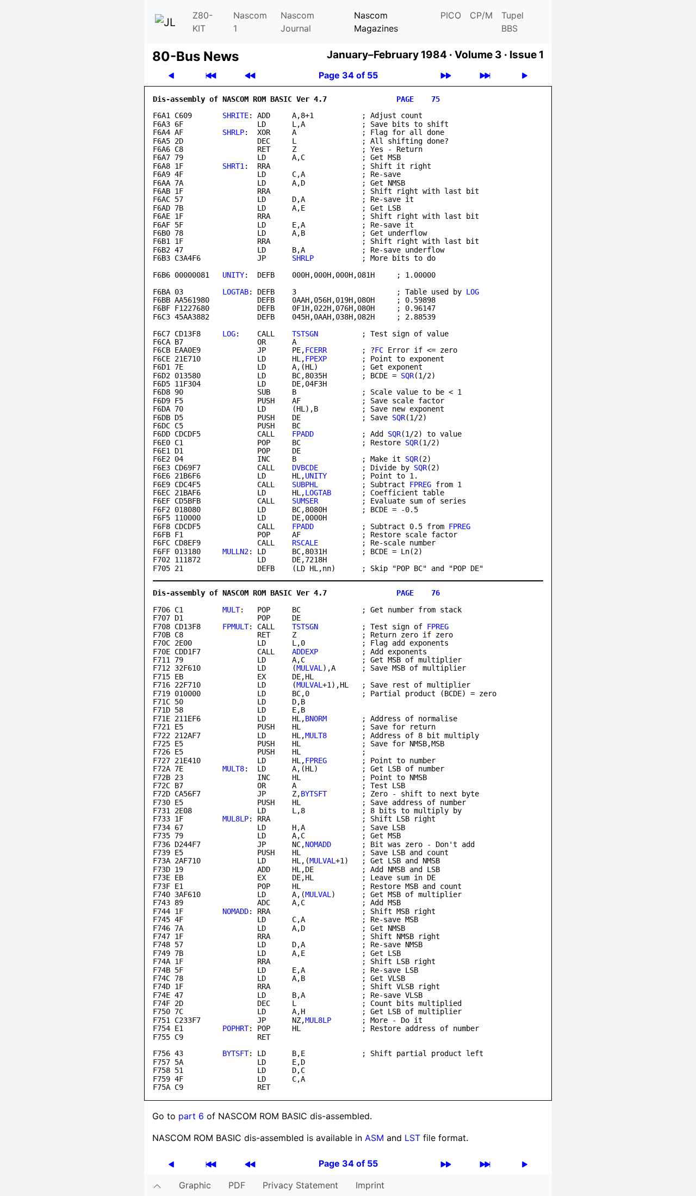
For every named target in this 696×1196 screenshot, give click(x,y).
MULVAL (309, 668)
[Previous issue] (250, 75)
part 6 (191, 1116)
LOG (472, 291)
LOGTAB (235, 291)
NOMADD (318, 844)
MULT (231, 609)
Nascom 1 (250, 22)
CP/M (481, 15)
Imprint (370, 1185)
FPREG (420, 484)
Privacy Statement (300, 1185)
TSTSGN (305, 333)
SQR (407, 375)
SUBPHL (305, 484)
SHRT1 (233, 166)
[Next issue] (445, 75)
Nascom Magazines (376, 22)
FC (379, 350)
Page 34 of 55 (348, 75)
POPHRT (235, 1028)
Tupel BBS (512, 22)
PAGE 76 (418, 592)
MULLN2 (235, 551)
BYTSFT (314, 793)
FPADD (303, 434)
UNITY (233, 275)
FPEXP (316, 358)
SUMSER (305, 500)
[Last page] (485, 75)
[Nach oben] (157, 1185)
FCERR (316, 350)
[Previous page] (171, 75)
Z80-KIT (202, 22)
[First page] (210, 75)
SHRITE (235, 115)
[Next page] (525, 75)
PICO (450, 15)
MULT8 (316, 735)
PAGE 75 (418, 99)
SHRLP (233, 132)
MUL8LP (235, 818)
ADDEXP (305, 651)
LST (412, 1137)
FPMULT (235, 626)
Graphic (195, 1185)
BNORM (316, 718)
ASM (374, 1137)
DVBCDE (305, 467)
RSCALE (305, 542)
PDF (236, 1185)
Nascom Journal (297, 22)
